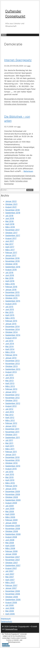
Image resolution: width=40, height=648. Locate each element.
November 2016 (12, 261)
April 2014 (9, 349)
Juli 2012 (9, 409)
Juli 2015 (9, 307)
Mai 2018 (9, 221)
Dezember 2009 (12, 491)
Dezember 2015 (12, 292)
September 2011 (12, 437)
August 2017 (11, 238)
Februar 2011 (11, 452)
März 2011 (9, 449)
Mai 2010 (9, 477)
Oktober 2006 (11, 597)
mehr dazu (5, 644)
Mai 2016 (9, 278)
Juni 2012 (9, 412)
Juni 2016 (9, 275)
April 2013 (9, 383)
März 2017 (10, 250)
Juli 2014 (9, 341)
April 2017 (9, 247)
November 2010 (12, 460)
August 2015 (11, 304)
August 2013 (11, 372)
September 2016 (12, 267)
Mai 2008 (9, 543)
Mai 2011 (9, 443)
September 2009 (13, 500)
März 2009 (10, 517)
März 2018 (10, 227)
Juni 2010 (9, 474)
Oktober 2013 (11, 366)
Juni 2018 (9, 218)
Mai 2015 (9, 312)
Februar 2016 (11, 287)
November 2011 (12, 432)
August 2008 (11, 537)
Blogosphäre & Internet (13, 99)
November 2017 (12, 230)
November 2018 (12, 210)
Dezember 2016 (12, 258)
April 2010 (9, 480)
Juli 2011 (9, 440)
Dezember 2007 (12, 557)
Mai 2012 (9, 415)
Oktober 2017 (11, 233)
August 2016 (11, 270)
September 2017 (12, 235)
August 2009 (11, 503)
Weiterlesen (28, 171)
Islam (6, 181)
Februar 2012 (11, 423)
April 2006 (10, 614)
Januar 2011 (10, 454)
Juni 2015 (9, 309)
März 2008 (10, 548)
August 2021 (11, 207)
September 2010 (12, 466)
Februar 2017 (11, 252)
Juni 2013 (9, 378)
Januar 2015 (10, 324)
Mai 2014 (9, 346)
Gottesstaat (26, 178)
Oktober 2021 (11, 204)
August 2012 (11, 406)
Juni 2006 (9, 608)
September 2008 (12, 534)
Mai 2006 (9, 611)
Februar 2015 (11, 321)
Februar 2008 (11, 551)
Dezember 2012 (12, 395)
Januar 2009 (11, 523)
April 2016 (9, 281)
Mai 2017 (9, 244)
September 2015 (12, 301)
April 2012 (9, 417)
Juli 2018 (9, 216)
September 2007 (12, 565)
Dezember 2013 (12, 361)
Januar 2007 (11, 588)
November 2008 (12, 528)
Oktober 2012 (11, 400)
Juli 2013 (9, 375)
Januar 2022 (11, 201)
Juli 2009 (9, 506)
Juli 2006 (9, 605)
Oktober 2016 (11, 264)
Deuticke (8, 178)
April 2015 (9, 315)
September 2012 (12, 403)
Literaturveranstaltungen (14, 176)
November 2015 (12, 295)
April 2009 (10, 514)
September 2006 (13, 599)
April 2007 (10, 580)
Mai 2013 (9, 380)
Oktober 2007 (11, 563)
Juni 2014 (9, 343)
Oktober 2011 (11, 434)
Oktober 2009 (11, 497)
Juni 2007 (9, 574)
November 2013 (12, 363)
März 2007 (10, 582)
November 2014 (12, 329)
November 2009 (12, 494)
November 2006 (12, 594)
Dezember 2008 (12, 526)
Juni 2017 (9, 241)
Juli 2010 (9, 472)
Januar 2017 (10, 255)
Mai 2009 (9, 511)
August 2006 (11, 602)
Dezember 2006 (12, 591)
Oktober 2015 (11, 298)
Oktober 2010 (11, 463)
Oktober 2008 (11, 531)
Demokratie (29, 99)
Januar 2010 (10, 489)
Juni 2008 (9, 540)
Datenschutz (6, 621)
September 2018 (12, 213)
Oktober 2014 (11, 332)
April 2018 (9, 224)
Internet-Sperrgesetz (18, 60)
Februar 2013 (11, 389)
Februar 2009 (11, 520)
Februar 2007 (11, 585)
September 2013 (12, 369)
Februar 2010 (11, 486)
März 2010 (10, 483)
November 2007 (12, 560)
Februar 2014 (11, 355)
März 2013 (10, 386)
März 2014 (10, 352)
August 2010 (11, 469)
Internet (7, 101)
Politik (32, 101)
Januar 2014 (10, 358)
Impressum (6, 618)
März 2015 (10, 318)
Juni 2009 (9, 508)
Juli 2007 (9, 571)
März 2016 (10, 284)
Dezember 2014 (12, 326)
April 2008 (10, 545)
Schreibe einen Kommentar (15, 104)
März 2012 (10, 420)
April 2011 (9, 446)
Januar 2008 (11, 554)
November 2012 (12, 398)
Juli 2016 (9, 272)
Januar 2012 (10, 426)
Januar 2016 (10, 289)
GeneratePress (11, 629)
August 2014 (11, 338)
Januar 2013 (10, 392)
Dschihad (16, 178)
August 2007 (11, 568)
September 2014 (12, 335)
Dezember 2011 (12, 429)
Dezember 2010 (12, 457)
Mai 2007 (9, 577)
